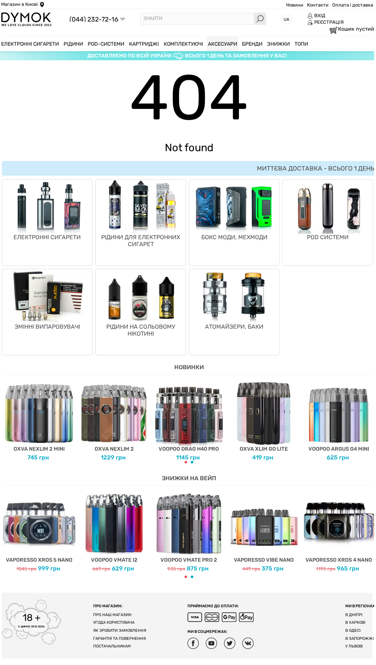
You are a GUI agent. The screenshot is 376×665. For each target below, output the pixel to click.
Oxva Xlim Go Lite (264, 449)
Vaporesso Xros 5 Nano (39, 560)
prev (7, 421)
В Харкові (355, 622)
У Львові (354, 646)
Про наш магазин (112, 614)
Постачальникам (112, 646)
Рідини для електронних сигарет (140, 241)
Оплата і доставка (352, 5)
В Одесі (353, 630)
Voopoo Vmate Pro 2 (188, 560)
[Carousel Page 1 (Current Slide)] (186, 462)
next (370, 421)
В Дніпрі (353, 614)
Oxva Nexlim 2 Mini (39, 449)
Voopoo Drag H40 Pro (189, 449)
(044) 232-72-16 (93, 19)
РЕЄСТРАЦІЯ (329, 22)
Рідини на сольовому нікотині (140, 330)
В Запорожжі (359, 638)
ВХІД (319, 15)
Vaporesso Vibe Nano (264, 560)
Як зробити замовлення (119, 630)
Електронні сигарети (47, 237)
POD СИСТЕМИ (328, 237)
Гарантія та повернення (119, 638)
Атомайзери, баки (234, 326)
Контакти (317, 5)
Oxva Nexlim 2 (114, 449)
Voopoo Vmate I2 (114, 560)
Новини (294, 5)
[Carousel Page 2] (192, 462)
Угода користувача (113, 622)
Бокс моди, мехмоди (234, 237)
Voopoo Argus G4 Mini (338, 449)
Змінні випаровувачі (47, 326)
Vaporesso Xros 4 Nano (338, 560)
